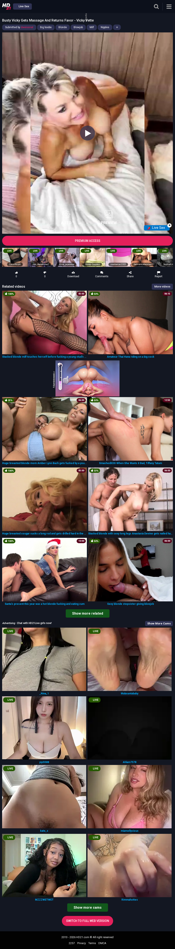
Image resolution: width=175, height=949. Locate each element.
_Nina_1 (44, 693)
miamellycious (130, 830)
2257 (72, 943)
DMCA (102, 943)
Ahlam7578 (129, 762)
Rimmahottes (129, 899)
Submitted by (19, 27)
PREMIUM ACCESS (87, 240)
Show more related (87, 613)
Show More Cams (159, 623)
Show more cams (88, 907)
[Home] (6, 6)
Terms (92, 943)
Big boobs (46, 27)
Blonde (62, 27)
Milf (92, 27)
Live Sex (23, 6)
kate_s (44, 830)
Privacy (81, 943)
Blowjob (78, 27)
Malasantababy (129, 693)
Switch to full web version (87, 921)
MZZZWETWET (44, 899)
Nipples (105, 27)
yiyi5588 (44, 762)
